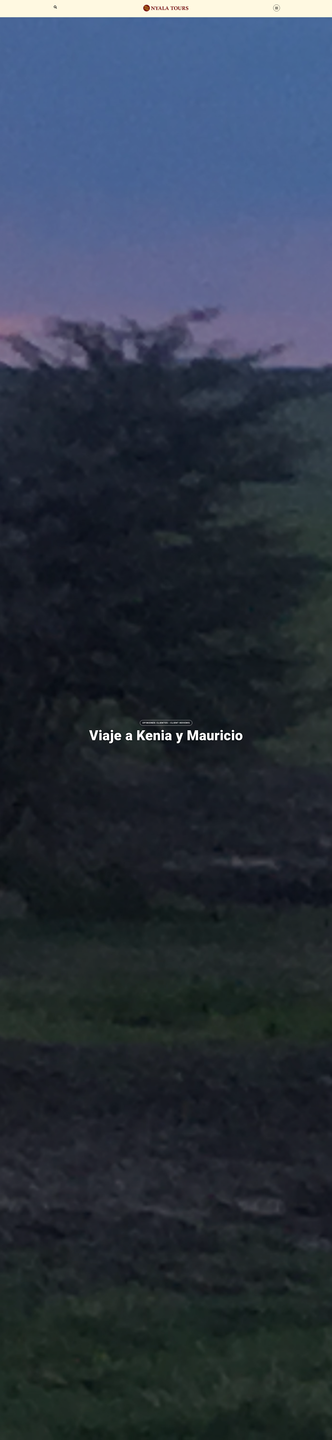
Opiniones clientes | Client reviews (166, 723)
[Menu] (276, 8)
